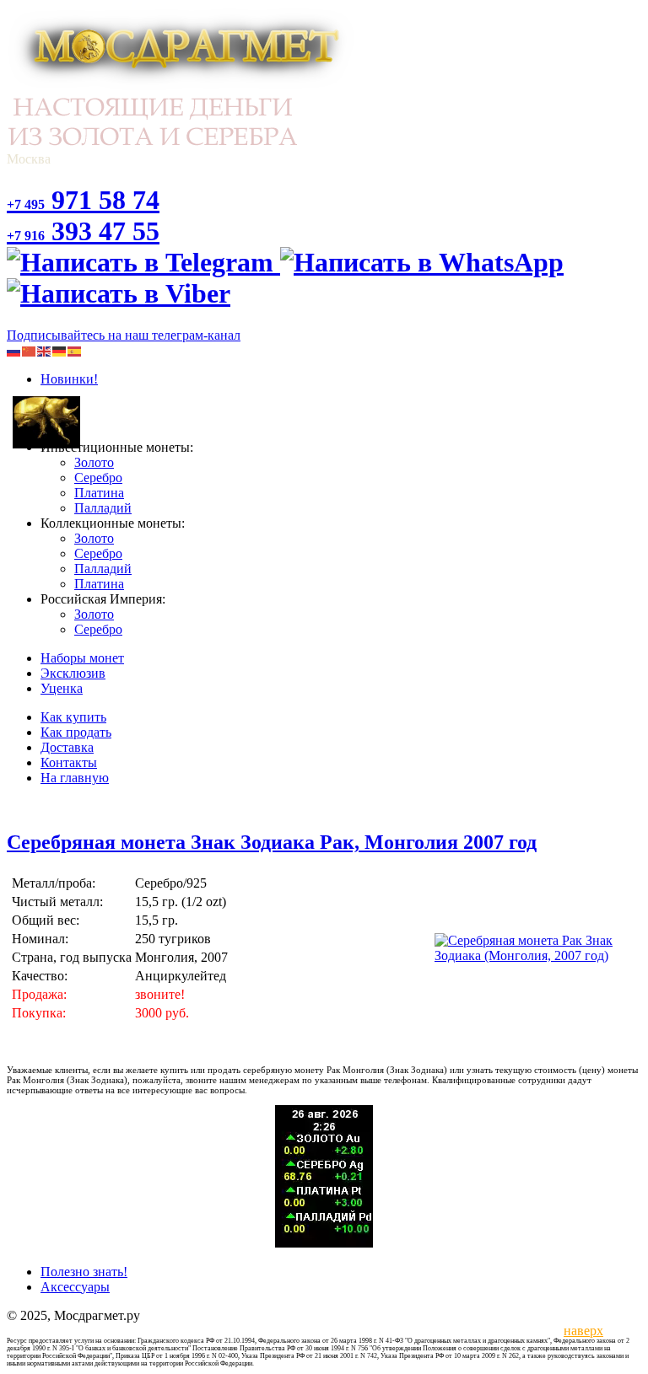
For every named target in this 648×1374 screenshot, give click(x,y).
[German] (60, 350)
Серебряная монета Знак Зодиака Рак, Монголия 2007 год (272, 842)
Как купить (73, 717)
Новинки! (69, 379)
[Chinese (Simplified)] (29, 350)
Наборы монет (82, 658)
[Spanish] (75, 350)
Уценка (61, 688)
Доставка (67, 747)
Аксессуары (75, 1287)
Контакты (68, 762)
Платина (99, 493)
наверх (580, 1330)
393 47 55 (83, 231)
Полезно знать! (83, 1271)
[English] (44, 350)
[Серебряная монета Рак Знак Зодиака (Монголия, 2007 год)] (537, 955)
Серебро (98, 477)
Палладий (103, 508)
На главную (74, 777)
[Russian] (14, 350)
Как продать (75, 732)
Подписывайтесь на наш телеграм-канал (123, 335)
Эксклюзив (72, 673)
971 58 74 (83, 200)
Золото (94, 462)
